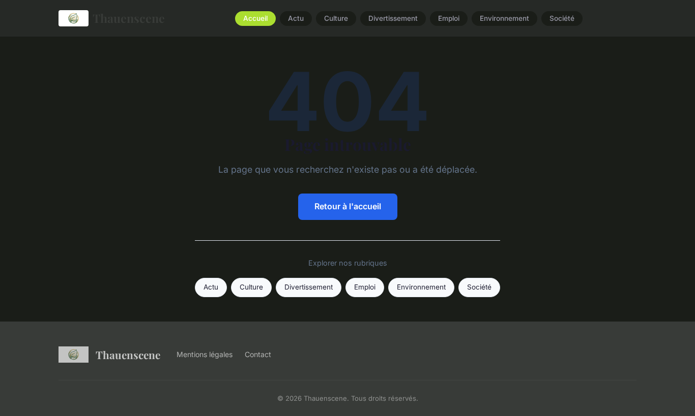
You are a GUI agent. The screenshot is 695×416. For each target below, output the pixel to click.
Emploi (448, 18)
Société (561, 18)
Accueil (255, 18)
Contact (258, 354)
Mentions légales (205, 354)
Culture (336, 18)
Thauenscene (129, 18)
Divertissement (393, 18)
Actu (296, 18)
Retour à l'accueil (347, 206)
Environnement (504, 18)
